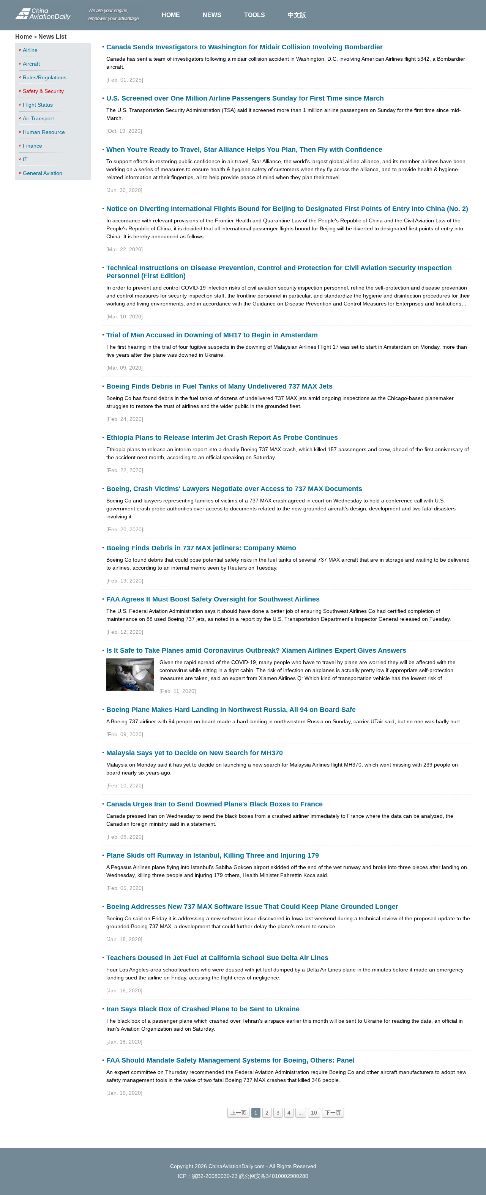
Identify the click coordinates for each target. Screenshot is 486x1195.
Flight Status (38, 105)
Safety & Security (43, 91)
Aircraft (31, 64)
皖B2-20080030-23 (215, 1176)
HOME (171, 15)
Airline (30, 50)
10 (314, 1113)
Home (23, 36)
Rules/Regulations (44, 77)
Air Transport (38, 118)
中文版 (297, 15)
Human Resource (44, 132)
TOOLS (254, 15)
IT (25, 159)
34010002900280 (287, 1176)
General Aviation (42, 173)
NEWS (212, 15)
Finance (32, 146)
